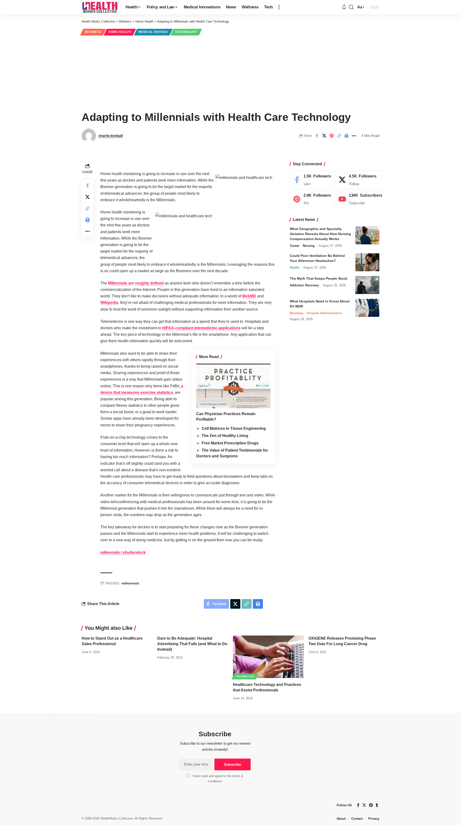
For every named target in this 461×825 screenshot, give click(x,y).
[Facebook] (312, 180)
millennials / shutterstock (123, 552)
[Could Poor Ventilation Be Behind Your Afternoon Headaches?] (367, 262)
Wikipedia (109, 303)
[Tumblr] (377, 805)
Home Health (120, 31)
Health (294, 267)
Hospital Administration (324, 313)
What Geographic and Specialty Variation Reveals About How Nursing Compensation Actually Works (320, 234)
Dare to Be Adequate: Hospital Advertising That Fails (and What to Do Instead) (192, 643)
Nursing (309, 246)
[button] (279, 7)
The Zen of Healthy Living (225, 436)
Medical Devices (153, 31)
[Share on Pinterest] (331, 136)
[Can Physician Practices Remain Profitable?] (233, 386)
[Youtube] (360, 199)
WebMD (249, 296)
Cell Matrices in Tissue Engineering (234, 428)
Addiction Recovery (304, 285)
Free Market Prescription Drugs (230, 443)
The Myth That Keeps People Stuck (318, 278)
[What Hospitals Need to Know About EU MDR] (367, 308)
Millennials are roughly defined (136, 283)
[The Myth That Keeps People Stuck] (367, 285)
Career (294, 246)
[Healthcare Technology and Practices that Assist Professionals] (268, 657)
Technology (186, 31)
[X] (360, 180)
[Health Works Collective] (100, 7)
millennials (130, 583)
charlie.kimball (110, 136)
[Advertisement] (230, 72)
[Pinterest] (312, 199)
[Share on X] (324, 136)
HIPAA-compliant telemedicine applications (201, 328)
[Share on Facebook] (316, 136)
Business (93, 31)
